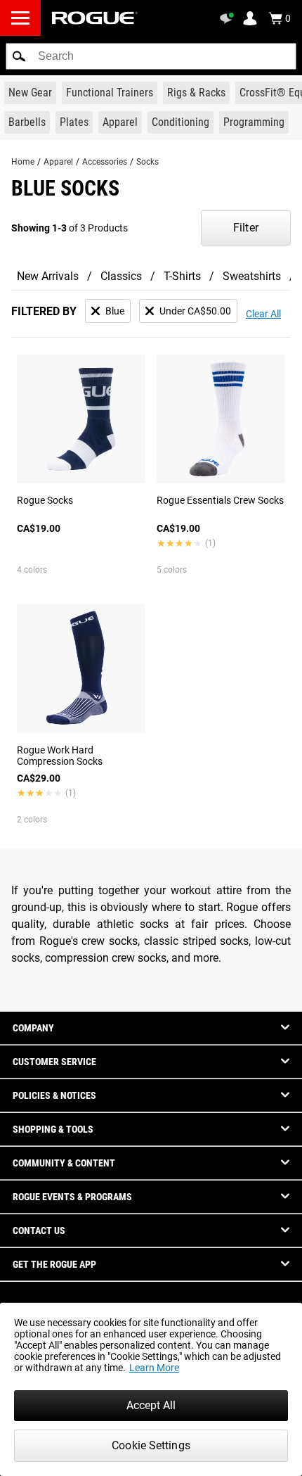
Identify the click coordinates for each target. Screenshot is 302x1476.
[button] (19, 56)
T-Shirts (182, 276)
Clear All (263, 313)
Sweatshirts (252, 276)
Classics (121, 276)
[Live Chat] (229, 18)
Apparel (58, 162)
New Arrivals (48, 276)
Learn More (154, 1367)
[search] (151, 56)
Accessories (104, 162)
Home (22, 162)
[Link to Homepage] (95, 18)
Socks (147, 162)
